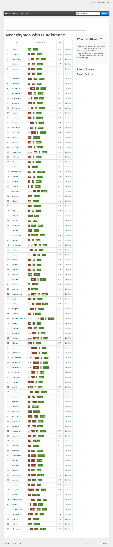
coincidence (16, 191)
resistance (15, 54)
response (15, 289)
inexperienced (16, 367)
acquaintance (16, 235)
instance (14, 167)
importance (15, 402)
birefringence (16, 304)
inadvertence (16, 392)
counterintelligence (18, 318)
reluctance (15, 460)
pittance (14, 220)
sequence (15, 494)
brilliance (15, 274)
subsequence (16, 171)
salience (14, 323)
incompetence (16, 88)
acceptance (16, 421)
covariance (15, 338)
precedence (16, 147)
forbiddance (16, 328)
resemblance (16, 475)
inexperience (16, 362)
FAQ (103, 2)
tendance (15, 519)
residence (15, 142)
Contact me (16, 543)
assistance (15, 69)
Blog (108, 2)
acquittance (16, 225)
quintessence (16, 514)
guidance (15, 230)
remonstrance (16, 455)
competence (16, 93)
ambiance (15, 269)
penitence (15, 113)
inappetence (16, 127)
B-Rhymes (20, 5)
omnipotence (16, 431)
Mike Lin (10, 543)
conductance (16, 416)
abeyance (15, 470)
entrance (15, 406)
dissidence (15, 157)
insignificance (16, 152)
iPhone (93, 2)
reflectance (15, 465)
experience (15, 348)
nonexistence (16, 59)
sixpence (15, 196)
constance (15, 411)
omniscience (16, 377)
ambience (15, 265)
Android (98, 2)
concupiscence (17, 294)
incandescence (17, 509)
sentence (15, 446)
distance (14, 49)
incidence (15, 181)
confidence (15, 103)
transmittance (16, 490)
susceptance (16, 436)
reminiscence (16, 98)
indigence (15, 211)
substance (15, 441)
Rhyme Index (23, 543)
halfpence (15, 201)
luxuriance (15, 372)
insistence (15, 74)
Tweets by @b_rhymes (85, 74)
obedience (15, 255)
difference (15, 284)
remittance (15, 485)
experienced (16, 353)
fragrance (15, 206)
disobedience (16, 245)
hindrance (15, 137)
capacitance (16, 132)
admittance (15, 480)
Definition (68, 49)
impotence (15, 397)
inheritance (15, 123)
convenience (16, 333)
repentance (16, 450)
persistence (16, 79)
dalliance (15, 343)
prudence (15, 524)
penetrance (16, 118)
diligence (15, 313)
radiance (15, 260)
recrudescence (17, 499)
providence (15, 176)
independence (17, 529)
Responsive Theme (91, 543)
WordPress (106, 543)
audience (15, 240)
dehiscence (16, 83)
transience (15, 382)
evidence (15, 186)
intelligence (15, 309)
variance (15, 387)
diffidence (15, 162)
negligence (15, 299)
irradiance (15, 250)
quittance (15, 216)
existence (15, 64)
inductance (15, 426)
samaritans (15, 279)
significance (16, 108)
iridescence (16, 504)
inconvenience (17, 358)
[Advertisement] (46, 25)
